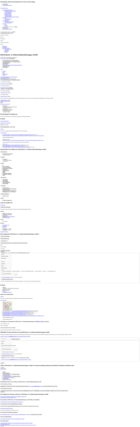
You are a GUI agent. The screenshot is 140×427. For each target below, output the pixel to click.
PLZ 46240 (9, 214)
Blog (6, 24)
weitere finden (36, 386)
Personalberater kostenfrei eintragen (6, 408)
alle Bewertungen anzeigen (5, 104)
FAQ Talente (7, 19)
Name (2, 343)
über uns (4, 23)
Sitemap (23, 423)
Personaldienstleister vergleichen (8, 377)
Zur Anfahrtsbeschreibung (7, 292)
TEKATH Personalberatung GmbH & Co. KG (36, 140)
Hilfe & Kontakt (29, 423)
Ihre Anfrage (3, 258)
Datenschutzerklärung (6, 277)
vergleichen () (17, 401)
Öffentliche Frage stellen (7, 379)
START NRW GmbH (18, 145)
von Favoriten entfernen (14, 60)
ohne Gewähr (41, 321)
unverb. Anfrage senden (4, 58)
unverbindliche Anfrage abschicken (7, 279)
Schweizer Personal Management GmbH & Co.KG (23, 134)
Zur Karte (4, 291)
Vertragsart (2, 157)
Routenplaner (2, 231)
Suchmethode (3, 185)
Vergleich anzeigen (3, 92)
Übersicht (4, 71)
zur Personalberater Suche (4, 77)
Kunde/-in (44, 271)
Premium (2, 129)
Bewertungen (5, 74)
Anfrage (4, 75)
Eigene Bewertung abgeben (5, 236)
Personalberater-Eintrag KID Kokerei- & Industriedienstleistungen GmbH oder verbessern (17, 390)
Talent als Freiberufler (16, 271)
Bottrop (6, 215)
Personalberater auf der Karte (5, 122)
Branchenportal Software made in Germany (13, 425)
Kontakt (6, 25)
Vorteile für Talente (8, 18)
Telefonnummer (4, 267)
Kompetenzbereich (4, 151)
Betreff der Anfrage (4, 256)
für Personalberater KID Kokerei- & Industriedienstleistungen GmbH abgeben (15, 386)
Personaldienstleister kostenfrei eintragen (12, 16)
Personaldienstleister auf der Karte (24, 414)
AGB (13, 423)
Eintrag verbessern (6, 66)
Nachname (3, 263)
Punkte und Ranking (8, 12)
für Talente (4, 17)
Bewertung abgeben (6, 62)
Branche (2, 198)
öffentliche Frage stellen (5, 355)
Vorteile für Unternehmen (9, 21)
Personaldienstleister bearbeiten (19, 418)
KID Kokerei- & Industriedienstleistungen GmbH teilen (12, 65)
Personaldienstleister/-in (52, 271)
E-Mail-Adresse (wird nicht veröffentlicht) (8, 345)
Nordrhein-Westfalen (11, 216)
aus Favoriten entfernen (15, 374)
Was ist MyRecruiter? (4, 423)
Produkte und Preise (8, 14)
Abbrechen (12, 355)
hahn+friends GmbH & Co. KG (19, 312)
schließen (10, 83)
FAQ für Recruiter (8, 11)
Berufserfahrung (3, 177)
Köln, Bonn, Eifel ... (6, 225)
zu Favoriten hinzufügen (7, 374)
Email (2, 265)
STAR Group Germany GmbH (19, 314)
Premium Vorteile (8, 13)
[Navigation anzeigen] (0, 370)
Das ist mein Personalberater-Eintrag (13, 396)
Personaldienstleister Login (7, 5)
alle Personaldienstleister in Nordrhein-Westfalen (8, 76)
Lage (3, 72)
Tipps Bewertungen (8, 15)
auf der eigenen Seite (42, 390)
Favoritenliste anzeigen (4, 83)
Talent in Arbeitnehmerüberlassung (27, 271)
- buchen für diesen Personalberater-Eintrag (59, 390)
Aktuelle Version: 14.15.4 (31, 425)
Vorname (2, 261)
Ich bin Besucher (8, 397)
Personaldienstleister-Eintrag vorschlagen (7, 414)
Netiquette (16, 414)
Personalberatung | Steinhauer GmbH (37, 135)
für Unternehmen (6, 20)
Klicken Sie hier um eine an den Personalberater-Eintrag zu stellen (15, 336)
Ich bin (2, 270)
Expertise (2, 163)
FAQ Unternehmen (8, 22)
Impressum (10, 423)
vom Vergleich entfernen (16, 61)
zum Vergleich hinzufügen (7, 61)
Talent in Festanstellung (7, 271)
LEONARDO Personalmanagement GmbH (21, 311)
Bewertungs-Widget (3, 418)
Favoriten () (5, 401)
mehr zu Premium (3, 132)
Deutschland (7, 217)
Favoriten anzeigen (6, 375)
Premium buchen (10, 418)
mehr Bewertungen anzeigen (5, 250)
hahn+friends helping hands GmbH (20, 313)
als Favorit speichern (6, 60)
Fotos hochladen (5, 378)
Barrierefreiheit (5, 4)
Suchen (15, 26)
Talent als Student (38, 271)
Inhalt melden (5, 67)
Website (2, 254)
